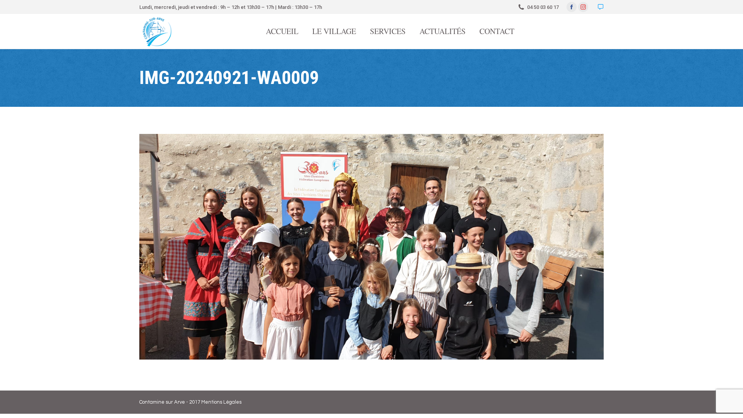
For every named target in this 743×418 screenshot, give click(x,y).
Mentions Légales (221, 402)
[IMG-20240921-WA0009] (371, 247)
